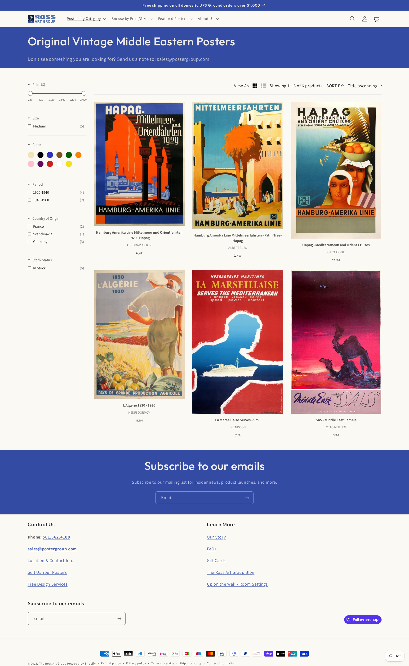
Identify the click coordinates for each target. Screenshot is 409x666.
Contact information (221, 663)
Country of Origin (45, 218)
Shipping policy (190, 663)
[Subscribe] (247, 497)
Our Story (216, 537)
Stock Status (42, 260)
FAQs (212, 549)
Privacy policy (136, 663)
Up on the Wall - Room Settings (237, 584)
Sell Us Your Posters (47, 572)
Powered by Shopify (81, 664)
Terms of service (162, 663)
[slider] (30, 93)
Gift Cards (216, 560)
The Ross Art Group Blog (230, 572)
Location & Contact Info (51, 560)
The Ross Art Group (53, 664)
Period (37, 184)
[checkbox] (56, 126)
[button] (85, 19)
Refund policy (111, 663)
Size (35, 118)
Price (38, 84)
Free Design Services (48, 584)
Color (36, 144)
